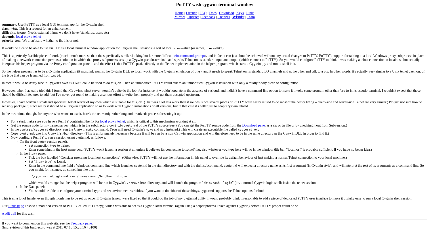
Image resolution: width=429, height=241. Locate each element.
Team (251, 17)
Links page (16, 206)
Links (250, 13)
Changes (224, 17)
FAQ (203, 13)
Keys (240, 13)
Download (226, 13)
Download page (253, 125)
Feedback (208, 17)
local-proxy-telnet (28, 36)
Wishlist (238, 17)
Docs (213, 13)
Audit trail (9, 213)
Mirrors (180, 17)
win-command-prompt (189, 56)
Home (179, 13)
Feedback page (81, 223)
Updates (193, 17)
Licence (191, 13)
